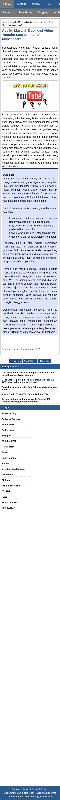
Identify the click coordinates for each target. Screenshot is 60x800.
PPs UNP (6, 491)
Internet (6, 463)
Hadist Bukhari (9, 458)
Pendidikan (25, 12)
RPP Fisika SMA (10, 502)
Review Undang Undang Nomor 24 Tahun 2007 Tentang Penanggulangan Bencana (26, 400)
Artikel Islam (8, 430)
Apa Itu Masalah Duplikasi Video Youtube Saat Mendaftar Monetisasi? (27, 35)
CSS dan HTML (9, 441)
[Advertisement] (30, 649)
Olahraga (6, 480)
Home (4, 22)
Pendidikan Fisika (11, 485)
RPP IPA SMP (8, 508)
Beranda (8, 12)
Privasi (36, 4)
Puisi (4, 497)
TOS (48, 4)
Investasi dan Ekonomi (14, 469)
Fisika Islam (8, 446)
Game (5, 452)
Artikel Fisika (8, 424)
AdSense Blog (9, 413)
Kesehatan (7, 474)
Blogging (43, 12)
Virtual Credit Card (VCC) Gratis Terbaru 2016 (25, 394)
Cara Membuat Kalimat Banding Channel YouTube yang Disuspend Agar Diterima (28, 373)
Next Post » (30, 361)
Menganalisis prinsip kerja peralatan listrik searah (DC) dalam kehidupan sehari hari (28, 380)
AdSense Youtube (11, 419)
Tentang (21, 4)
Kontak (7, 4)
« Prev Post (16, 361)
